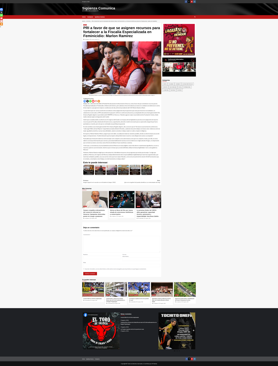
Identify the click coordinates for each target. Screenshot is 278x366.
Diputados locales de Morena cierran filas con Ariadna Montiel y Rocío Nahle (161, 300)
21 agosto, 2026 (148, 218)
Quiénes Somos (100, 17)
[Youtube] (191, 1)
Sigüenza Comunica (98, 8)
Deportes (165, 87)
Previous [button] (160, 330)
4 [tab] (179, 350)
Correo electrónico (125, 255)
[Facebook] (186, 1)
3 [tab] (177, 350)
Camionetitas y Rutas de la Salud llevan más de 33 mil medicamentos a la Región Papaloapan (115, 300)
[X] (87, 101)
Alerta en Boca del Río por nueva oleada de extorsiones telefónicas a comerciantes (121, 212)
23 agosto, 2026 (94, 300)
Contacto (90, 17)
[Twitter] (189, 1)
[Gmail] (96, 101)
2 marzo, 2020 (94, 39)
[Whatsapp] (90, 101)
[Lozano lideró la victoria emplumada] (93, 289)
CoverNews (147, 363)
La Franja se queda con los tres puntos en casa (132, 329)
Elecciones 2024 (173, 87)
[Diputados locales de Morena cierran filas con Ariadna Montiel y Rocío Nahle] (162, 289)
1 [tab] (174, 350)
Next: (142, 181)
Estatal (85, 24)
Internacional (187, 87)
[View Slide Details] (179, 39)
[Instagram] (194, 1)
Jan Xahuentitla (140, 218)
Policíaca (179, 90)
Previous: (99, 181)
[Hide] (0, 26)
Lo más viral (166, 90)
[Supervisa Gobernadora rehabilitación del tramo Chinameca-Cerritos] (185, 289)
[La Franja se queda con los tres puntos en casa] (139, 289)
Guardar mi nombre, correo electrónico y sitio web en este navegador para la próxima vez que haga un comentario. (115, 269)
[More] (99, 101)
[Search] (195, 17)
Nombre (85, 254)
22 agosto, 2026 (94, 218)
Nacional (173, 90)
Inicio (84, 17)
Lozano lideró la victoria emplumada (92, 298)
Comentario (86, 234)
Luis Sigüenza (87, 39)
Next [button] (193, 330)
